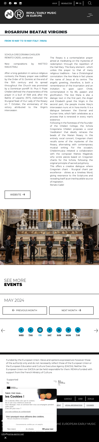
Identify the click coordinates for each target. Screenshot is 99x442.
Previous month (26, 310)
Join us (91, 399)
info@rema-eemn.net (13, 434)
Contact (68, 399)
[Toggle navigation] (89, 3)
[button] (88, 15)
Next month (69, 310)
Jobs (80, 399)
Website (15, 194)
